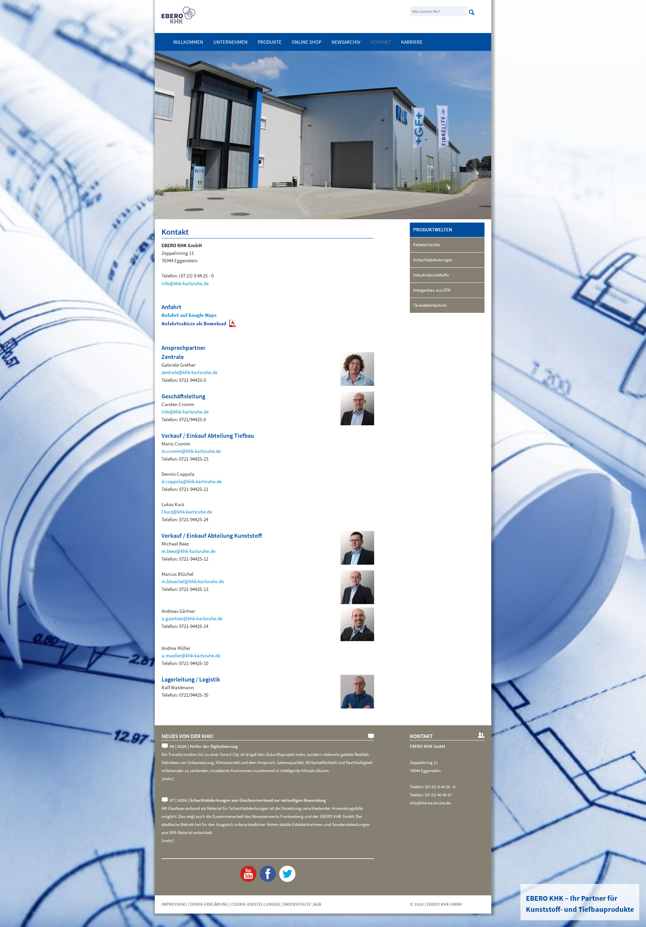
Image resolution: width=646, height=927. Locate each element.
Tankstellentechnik (429, 305)
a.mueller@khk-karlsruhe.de (191, 655)
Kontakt (380, 42)
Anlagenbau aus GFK (432, 290)
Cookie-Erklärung (208, 904)
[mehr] (168, 779)
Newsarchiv (345, 42)
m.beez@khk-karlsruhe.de (188, 551)
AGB (317, 904)
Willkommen (188, 42)
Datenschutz (297, 904)
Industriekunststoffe (431, 275)
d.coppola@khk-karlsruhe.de (192, 481)
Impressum (173, 904)
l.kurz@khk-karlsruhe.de (187, 511)
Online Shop (306, 42)
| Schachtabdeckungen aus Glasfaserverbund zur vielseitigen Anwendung (248, 800)
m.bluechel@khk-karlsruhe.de (193, 581)
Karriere (412, 42)
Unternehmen (230, 42)
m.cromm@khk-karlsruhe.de (191, 451)
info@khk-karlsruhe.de (185, 283)
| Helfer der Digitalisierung (204, 746)
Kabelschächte (426, 244)
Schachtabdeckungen (433, 260)
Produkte (270, 42)
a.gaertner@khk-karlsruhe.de (192, 618)
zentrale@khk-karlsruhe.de (189, 372)
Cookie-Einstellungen (255, 904)
